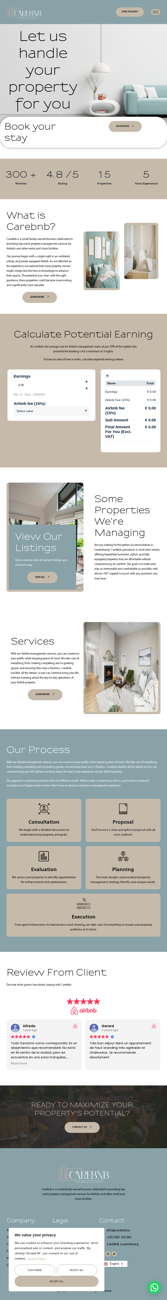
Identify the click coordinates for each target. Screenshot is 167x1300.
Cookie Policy (36, 1258)
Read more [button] (19, 1064)
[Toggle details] (107, 376)
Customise (35, 1270)
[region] (56, 1259)
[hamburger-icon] (155, 12)
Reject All (77, 1270)
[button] (154, 1287)
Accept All (57, 1281)
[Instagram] (107, 1253)
